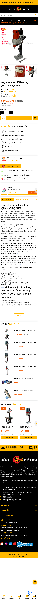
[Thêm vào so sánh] (16, 412)
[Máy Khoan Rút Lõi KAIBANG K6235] (7, 357)
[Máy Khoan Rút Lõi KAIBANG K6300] (7, 369)
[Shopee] (1, 544)
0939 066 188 (6, 533)
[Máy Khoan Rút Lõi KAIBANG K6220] (7, 345)
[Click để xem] (19, 45)
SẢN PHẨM (11, 404)
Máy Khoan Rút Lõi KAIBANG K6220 (25, 342)
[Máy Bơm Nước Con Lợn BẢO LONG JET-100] (7, 381)
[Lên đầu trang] (34, 589)
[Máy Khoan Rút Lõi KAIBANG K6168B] (7, 333)
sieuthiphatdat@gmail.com (12, 500)
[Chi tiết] (35, 188)
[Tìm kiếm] (35, 15)
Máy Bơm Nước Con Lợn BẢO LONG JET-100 (25, 379)
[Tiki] (10, 544)
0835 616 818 (12, 160)
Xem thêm (19, 315)
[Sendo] (14, 544)
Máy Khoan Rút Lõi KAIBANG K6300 (25, 366)
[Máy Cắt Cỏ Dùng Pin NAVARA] (7, 393)
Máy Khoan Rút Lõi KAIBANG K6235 (25, 354)
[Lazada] (6, 544)
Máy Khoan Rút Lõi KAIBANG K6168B (25, 330)
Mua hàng (9, 437)
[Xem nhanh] (16, 415)
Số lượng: (3, 109)
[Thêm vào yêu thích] (35, 118)
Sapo (23, 556)
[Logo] (19, 9)
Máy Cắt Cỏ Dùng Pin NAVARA (23, 390)
